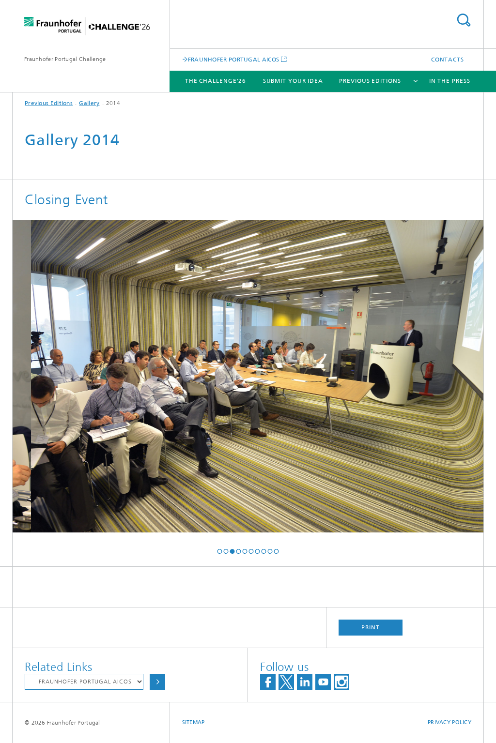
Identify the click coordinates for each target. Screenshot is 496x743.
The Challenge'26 (215, 80)
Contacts (447, 59)
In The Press (449, 80)
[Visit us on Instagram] (341, 682)
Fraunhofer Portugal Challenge (65, 59)
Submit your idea (293, 80)
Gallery (89, 103)
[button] (220, 551)
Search (463, 20)
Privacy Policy (449, 722)
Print (370, 627)
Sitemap (193, 722)
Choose (157, 682)
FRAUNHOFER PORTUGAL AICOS (233, 59)
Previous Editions (370, 80)
